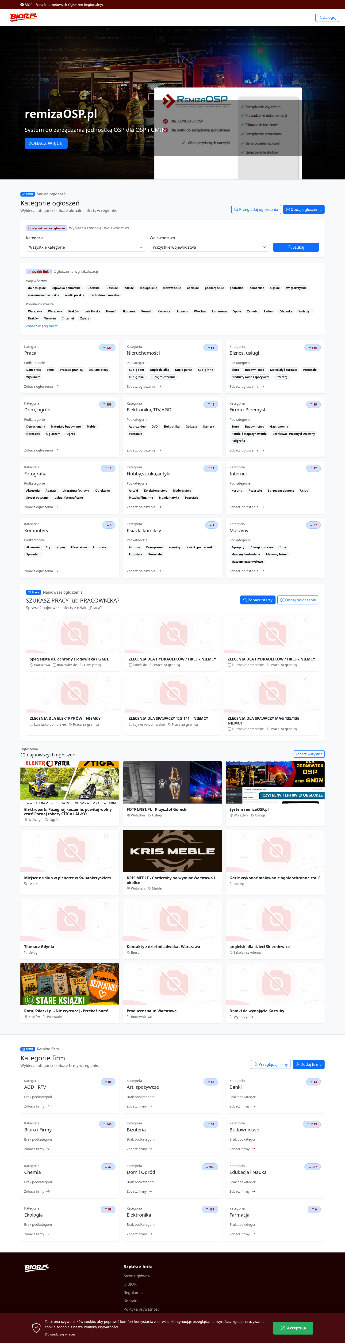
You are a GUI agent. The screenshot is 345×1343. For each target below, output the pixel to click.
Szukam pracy (98, 370)
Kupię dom (136, 370)
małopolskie (148, 288)
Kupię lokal (137, 377)
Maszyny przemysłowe (247, 562)
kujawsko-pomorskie (66, 288)
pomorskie (256, 288)
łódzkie (129, 288)
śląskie (275, 288)
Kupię (61, 547)
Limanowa (219, 311)
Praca (30, 353)
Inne (50, 370)
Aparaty (51, 491)
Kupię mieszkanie (163, 377)
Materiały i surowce (283, 370)
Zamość (252, 311)
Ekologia (33, 1215)
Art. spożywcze (143, 1087)
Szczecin (182, 311)
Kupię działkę (159, 370)
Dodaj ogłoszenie (306, 209)
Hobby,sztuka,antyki (148, 474)
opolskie (193, 288)
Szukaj (298, 247)
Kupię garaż (183, 370)
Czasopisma (154, 547)
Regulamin (133, 1292)
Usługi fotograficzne (68, 498)
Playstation (79, 547)
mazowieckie (172, 288)
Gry (48, 547)
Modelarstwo (182, 491)
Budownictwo (254, 370)
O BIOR (130, 1284)
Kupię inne (205, 370)
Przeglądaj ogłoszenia (258, 209)
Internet (68, 318)
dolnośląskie (37, 288)
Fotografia (35, 474)
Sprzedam (33, 554)
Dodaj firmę (310, 1064)
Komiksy (174, 547)
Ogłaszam (53, 434)
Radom (269, 311)
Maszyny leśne (276, 554)
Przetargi (282, 377)
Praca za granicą (71, 370)
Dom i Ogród (141, 1172)
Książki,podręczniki (200, 547)
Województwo (162, 237)
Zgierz (84, 318)
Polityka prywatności (142, 1309)
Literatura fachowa (76, 491)
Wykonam (33, 377)
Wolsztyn (305, 311)
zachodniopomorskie (104, 295)
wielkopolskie (74, 295)
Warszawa (35, 311)
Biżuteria (136, 1130)
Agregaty (237, 547)
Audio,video (137, 427)
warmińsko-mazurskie (43, 295)
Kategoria (34, 237)
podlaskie (236, 288)
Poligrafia (238, 441)
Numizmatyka (169, 498)
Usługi (304, 491)
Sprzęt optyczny (37, 498)
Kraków (73, 311)
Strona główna (137, 1276)
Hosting (236, 491)
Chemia (32, 1172)
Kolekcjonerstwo (155, 491)
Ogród (70, 434)
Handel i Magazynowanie (249, 434)
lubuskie (112, 288)
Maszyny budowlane (245, 554)
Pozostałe (310, 370)
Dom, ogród (37, 410)
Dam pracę (33, 370)
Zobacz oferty (259, 600)
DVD (155, 427)
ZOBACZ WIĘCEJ (46, 143)
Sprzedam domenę (281, 491)
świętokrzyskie (296, 288)
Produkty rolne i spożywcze (250, 377)
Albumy (134, 547)
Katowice (164, 311)
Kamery (208, 427)
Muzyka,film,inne (141, 498)
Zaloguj (329, 17)
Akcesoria (33, 491)
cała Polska (92, 311)
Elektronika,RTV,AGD (149, 410)
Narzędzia (33, 434)
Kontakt (131, 1300)
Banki (236, 1087)
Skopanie (129, 311)
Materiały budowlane (66, 427)
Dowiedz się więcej (60, 1334)
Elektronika (172, 427)
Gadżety (191, 427)
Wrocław (200, 311)
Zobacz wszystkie (309, 754)
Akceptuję (296, 1328)
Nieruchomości (143, 353)
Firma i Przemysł (247, 410)
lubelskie (93, 288)
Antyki (133, 491)
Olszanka (286, 311)
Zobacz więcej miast (42, 326)
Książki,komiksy (144, 530)
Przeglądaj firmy (273, 1064)
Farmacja (239, 1215)
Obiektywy (103, 491)
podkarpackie (214, 288)
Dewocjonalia (35, 427)
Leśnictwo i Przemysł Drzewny (294, 434)
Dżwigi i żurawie (261, 547)
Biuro (235, 370)
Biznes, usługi (244, 353)
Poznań (111, 311)
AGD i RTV (35, 1087)
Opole (237, 311)
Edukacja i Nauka (248, 1172)
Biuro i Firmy (38, 1130)
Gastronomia (279, 427)
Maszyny (239, 530)
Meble (91, 427)
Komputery (36, 530)
